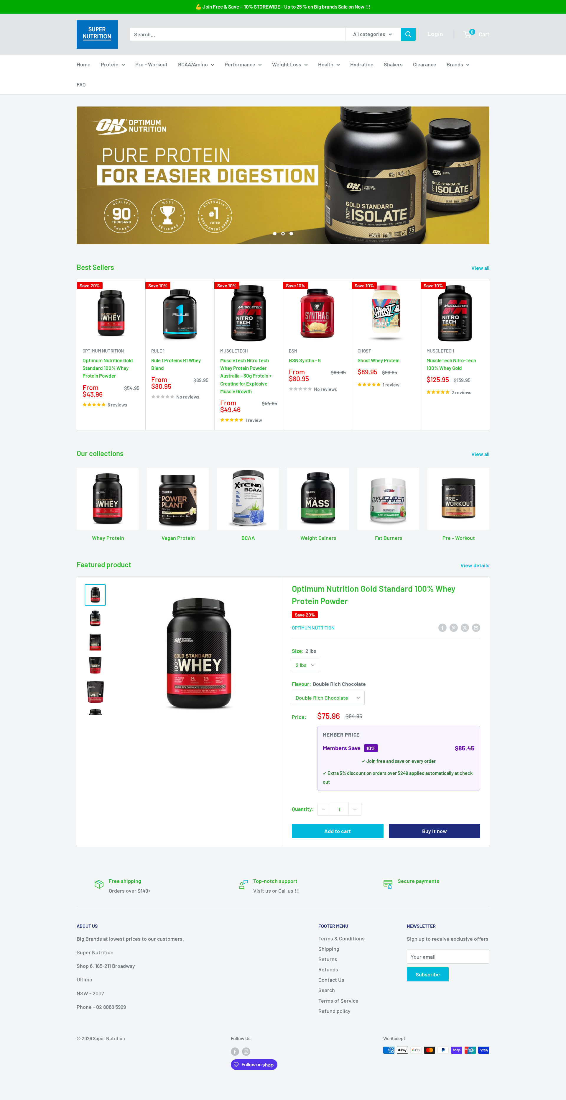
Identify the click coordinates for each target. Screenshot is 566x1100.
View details (475, 604)
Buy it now (434, 870)
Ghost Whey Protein (378, 399)
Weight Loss (286, 64)
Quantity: (303, 848)
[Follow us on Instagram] (246, 1089)
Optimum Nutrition (103, 389)
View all (481, 306)
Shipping (328, 987)
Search (326, 1029)
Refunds (328, 1008)
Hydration (362, 64)
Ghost (364, 389)
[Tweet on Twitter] (465, 666)
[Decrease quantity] (323, 848)
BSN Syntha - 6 (305, 399)
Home (84, 64)
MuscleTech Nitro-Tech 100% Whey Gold (451, 402)
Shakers (393, 64)
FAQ (81, 84)
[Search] (408, 34)
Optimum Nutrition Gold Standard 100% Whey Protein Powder (108, 406)
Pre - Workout (151, 64)
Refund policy (334, 1049)
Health (325, 64)
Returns (327, 997)
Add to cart (337, 870)
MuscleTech (234, 389)
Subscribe (428, 1013)
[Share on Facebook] (442, 666)
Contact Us (331, 1018)
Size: (304, 689)
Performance (240, 64)
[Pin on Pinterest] (454, 666)
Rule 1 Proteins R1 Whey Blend (176, 402)
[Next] (489, 393)
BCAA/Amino (193, 64)
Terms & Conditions (341, 977)
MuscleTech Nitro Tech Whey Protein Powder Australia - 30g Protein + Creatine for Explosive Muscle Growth (246, 414)
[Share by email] (476, 666)
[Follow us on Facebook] (235, 1089)
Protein (110, 64)
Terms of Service (338, 1039)
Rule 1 (157, 389)
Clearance (424, 64)
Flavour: (329, 722)
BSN (293, 389)
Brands (455, 64)
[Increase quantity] (355, 848)
